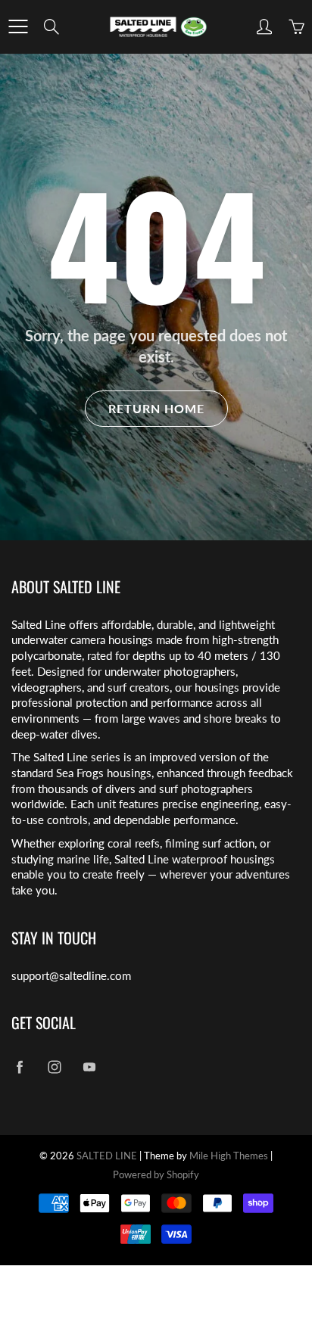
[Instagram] (54, 1066)
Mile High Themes (228, 1155)
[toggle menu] (18, 26)
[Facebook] (19, 1066)
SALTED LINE (106, 1155)
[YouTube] (89, 1066)
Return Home (156, 408)
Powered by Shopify (156, 1174)
